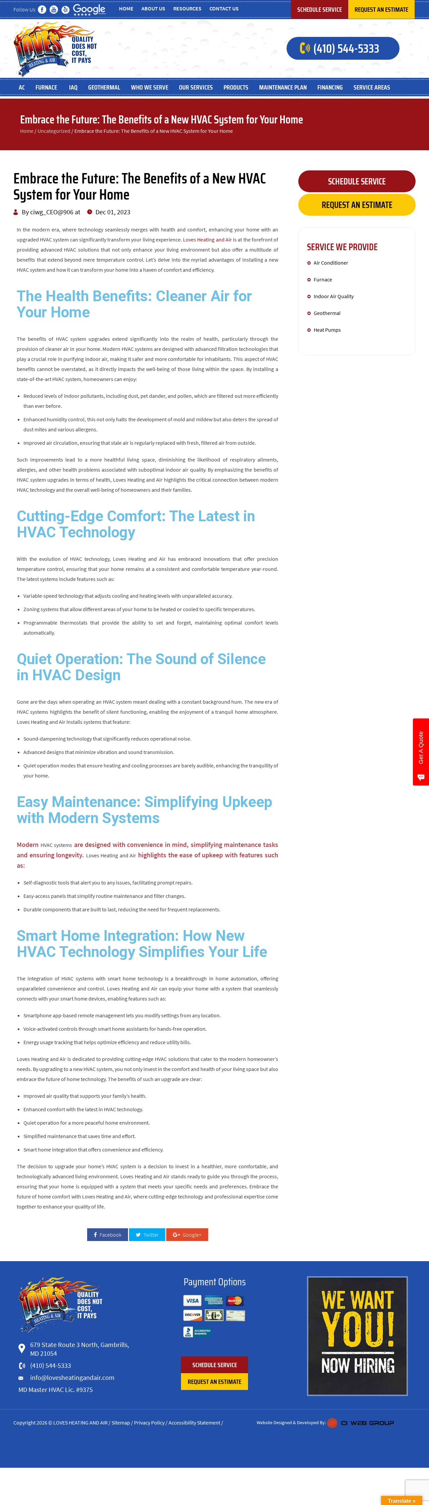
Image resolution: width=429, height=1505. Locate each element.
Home (126, 8)
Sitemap (121, 1422)
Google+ (191, 1234)
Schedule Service (319, 9)
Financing (330, 87)
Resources (187, 8)
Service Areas (372, 87)
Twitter (150, 1234)
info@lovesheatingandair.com (72, 1377)
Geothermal (104, 87)
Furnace (47, 87)
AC (22, 87)
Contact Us (224, 8)
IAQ (73, 87)
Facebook (110, 1234)
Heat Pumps (327, 329)
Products (236, 87)
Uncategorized (54, 130)
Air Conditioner (331, 262)
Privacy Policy (149, 1422)
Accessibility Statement (194, 1422)
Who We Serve (149, 87)
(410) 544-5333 (346, 48)
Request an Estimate (381, 9)
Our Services (196, 87)
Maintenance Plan (283, 87)
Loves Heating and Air (207, 239)
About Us (153, 8)
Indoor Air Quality (334, 296)
